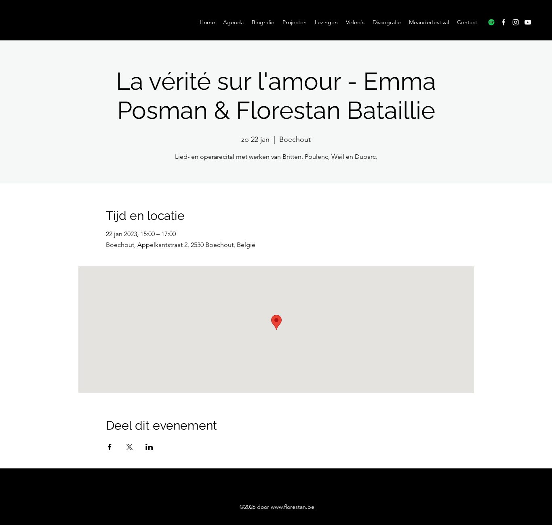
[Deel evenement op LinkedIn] (149, 447)
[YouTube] (528, 22)
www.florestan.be (292, 506)
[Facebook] (503, 22)
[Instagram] (516, 22)
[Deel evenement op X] (129, 447)
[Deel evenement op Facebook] (110, 447)
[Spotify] (491, 22)
